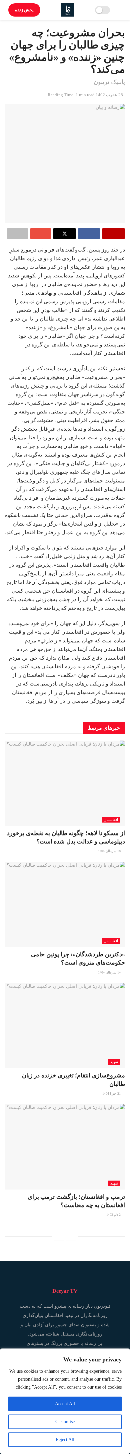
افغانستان (111, 820)
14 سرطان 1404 (110, 972)
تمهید (114, 1062)
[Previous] (71, 1236)
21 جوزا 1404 (112, 1093)
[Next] (59, 1236)
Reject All (65, 1439)
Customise (65, 1421)
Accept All (65, 1403)
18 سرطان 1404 (110, 851)
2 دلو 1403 (114, 1214)
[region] (65, 1401)
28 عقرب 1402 (109, 94)
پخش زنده (24, 9)
